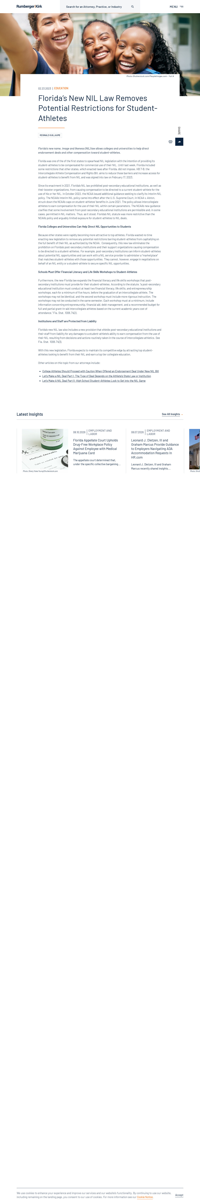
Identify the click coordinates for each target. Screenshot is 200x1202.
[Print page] (170, 141)
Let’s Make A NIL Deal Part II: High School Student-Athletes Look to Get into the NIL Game (94, 380)
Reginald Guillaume (50, 135)
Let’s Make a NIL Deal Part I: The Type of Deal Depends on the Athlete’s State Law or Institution (96, 376)
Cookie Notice (145, 1197)
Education (61, 88)
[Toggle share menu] (179, 142)
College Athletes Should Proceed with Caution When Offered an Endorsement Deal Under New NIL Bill (100, 371)
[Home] (29, 6)
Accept (179, 1195)
